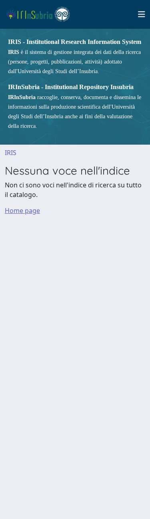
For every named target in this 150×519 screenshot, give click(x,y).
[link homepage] (41, 14)
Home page (22, 210)
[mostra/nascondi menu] (141, 14)
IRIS (10, 152)
